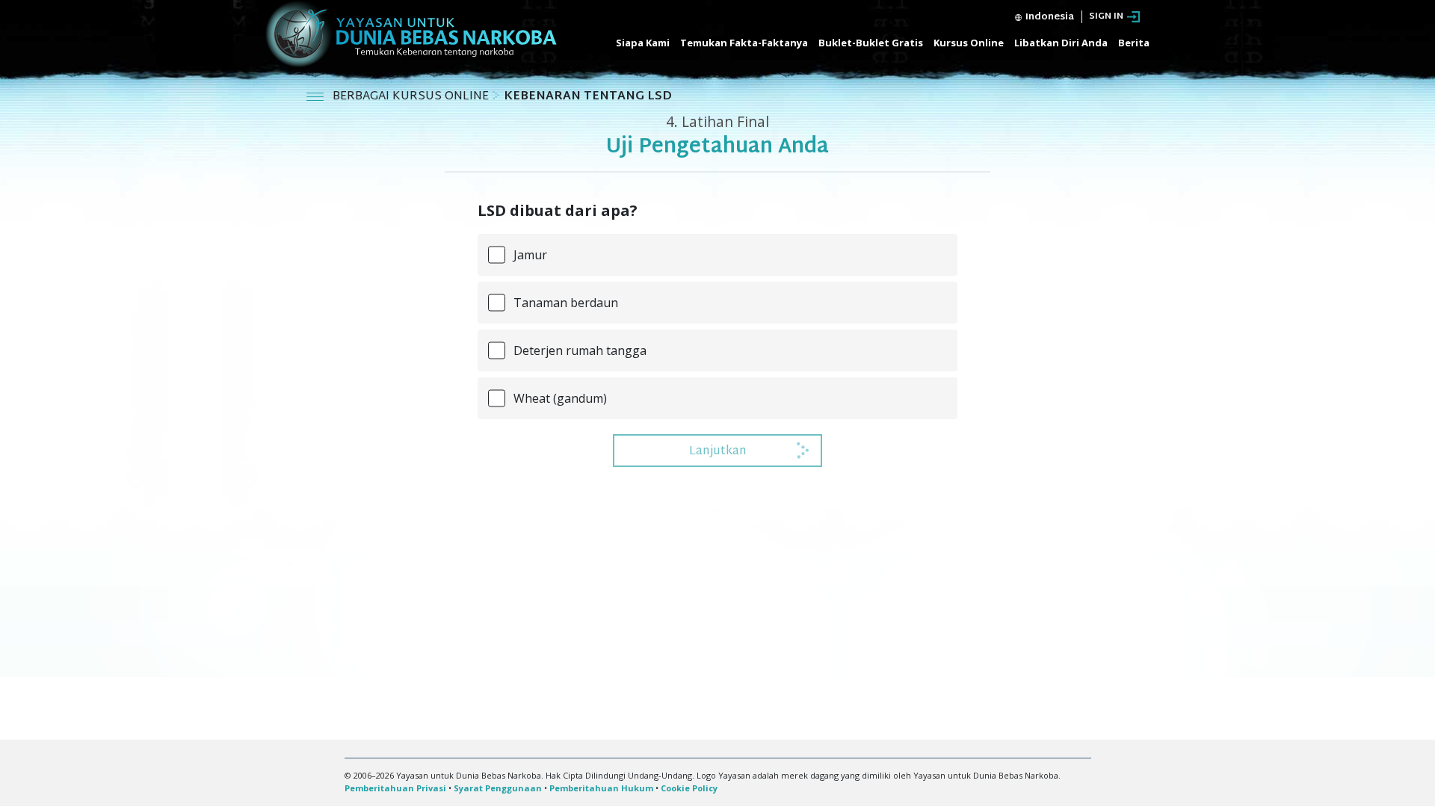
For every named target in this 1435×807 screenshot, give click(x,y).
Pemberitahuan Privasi (395, 788)
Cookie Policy (689, 788)
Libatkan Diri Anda (1061, 42)
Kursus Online (968, 42)
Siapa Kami (643, 42)
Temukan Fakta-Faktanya (744, 42)
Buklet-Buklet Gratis (870, 42)
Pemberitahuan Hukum (601, 788)
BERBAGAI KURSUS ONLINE (412, 97)
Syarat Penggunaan (498, 788)
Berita (1133, 42)
